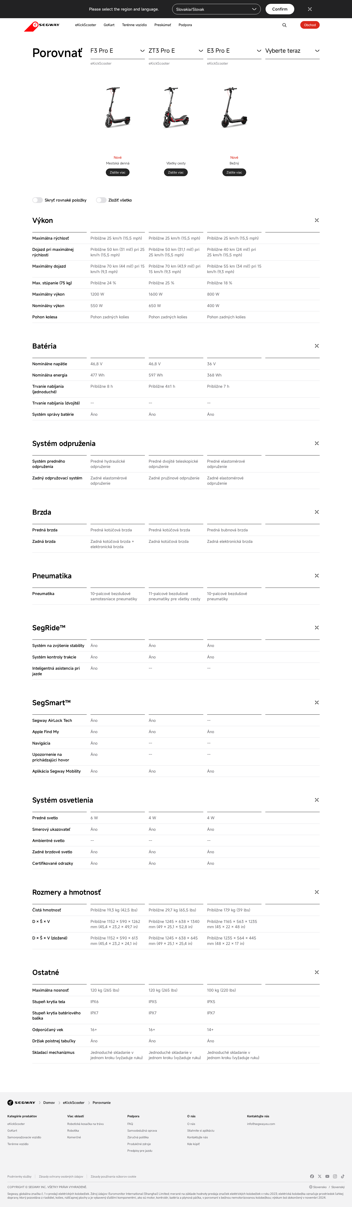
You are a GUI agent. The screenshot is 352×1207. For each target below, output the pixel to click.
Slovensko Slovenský (329, 1187)
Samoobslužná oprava (142, 1130)
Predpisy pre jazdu (139, 1150)
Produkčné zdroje (139, 1144)
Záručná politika (138, 1137)
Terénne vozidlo (17, 1144)
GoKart (12, 1130)
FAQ (130, 1124)
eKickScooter (16, 1124)
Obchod (310, 25)
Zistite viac (117, 172)
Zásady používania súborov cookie (113, 1176)
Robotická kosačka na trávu (85, 1124)
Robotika (73, 1130)
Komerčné (74, 1137)
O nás (191, 1116)
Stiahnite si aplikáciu (200, 1130)
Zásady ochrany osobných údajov (61, 1176)
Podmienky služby (19, 1176)
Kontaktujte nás (197, 1137)
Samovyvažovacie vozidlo (24, 1137)
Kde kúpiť (193, 1144)
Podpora (133, 1116)
